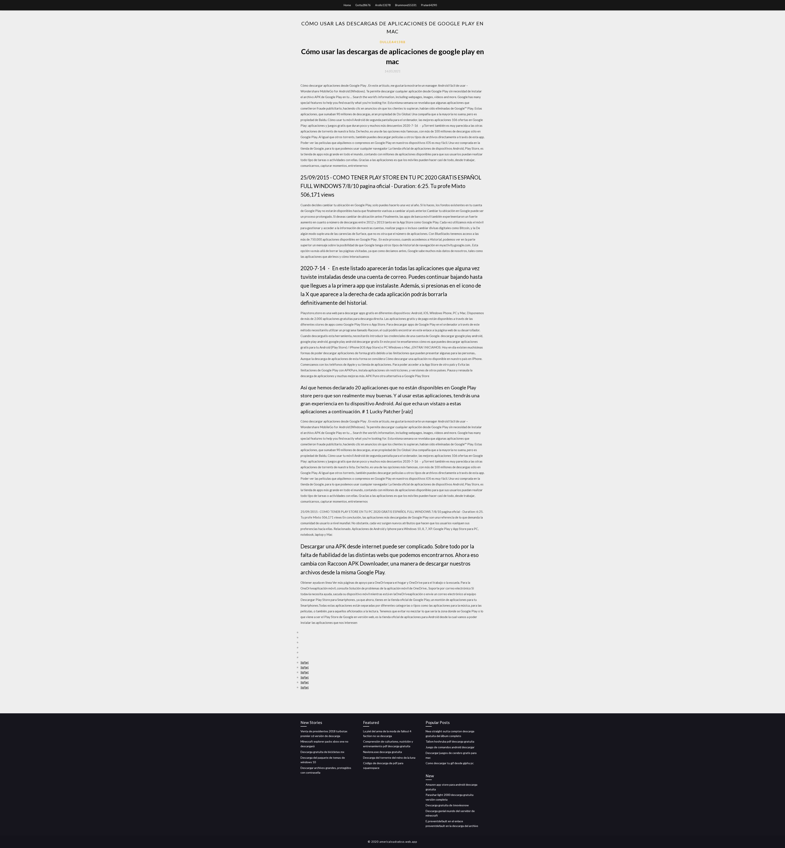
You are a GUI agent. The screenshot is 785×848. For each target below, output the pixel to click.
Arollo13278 (383, 5)
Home (347, 5)
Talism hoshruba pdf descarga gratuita (450, 741)
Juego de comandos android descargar (450, 747)
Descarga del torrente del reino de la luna (389, 757)
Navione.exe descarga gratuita (382, 752)
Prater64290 (429, 5)
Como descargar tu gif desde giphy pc (450, 763)
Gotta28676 (363, 5)
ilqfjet (305, 662)
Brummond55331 (406, 5)
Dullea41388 (392, 42)
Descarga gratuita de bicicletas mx (322, 752)
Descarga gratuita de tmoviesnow (447, 805)
